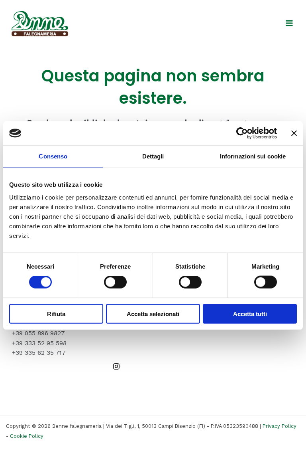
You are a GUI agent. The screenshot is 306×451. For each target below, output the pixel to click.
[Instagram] (116, 366)
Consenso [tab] (53, 156)
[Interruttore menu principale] (289, 23)
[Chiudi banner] (294, 133)
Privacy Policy (279, 426)
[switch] (115, 282)
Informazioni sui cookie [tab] (253, 156)
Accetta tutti (250, 313)
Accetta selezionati (153, 313)
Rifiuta (56, 313)
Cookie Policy (26, 436)
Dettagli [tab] (153, 156)
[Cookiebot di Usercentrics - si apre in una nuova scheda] (242, 133)
